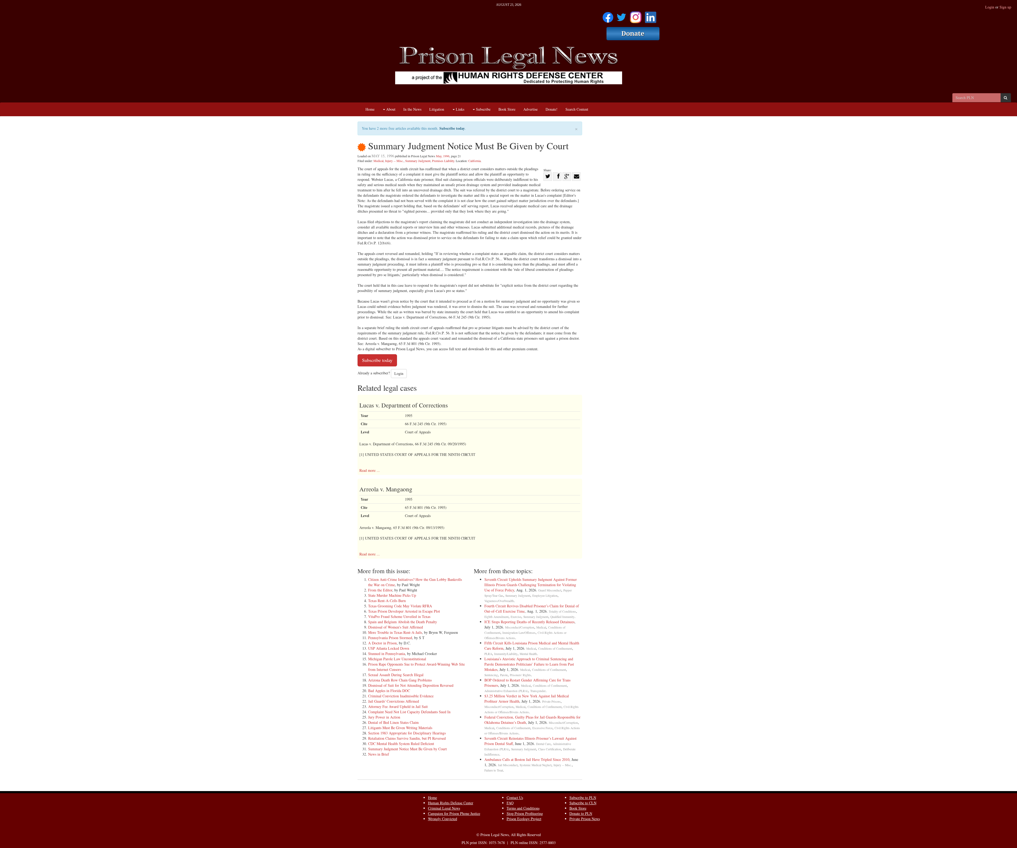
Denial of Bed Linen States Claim (393, 722)
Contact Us (515, 797)
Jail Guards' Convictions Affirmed (393, 701)
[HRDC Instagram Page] (636, 15)
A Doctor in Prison (382, 642)
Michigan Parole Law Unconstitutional (397, 658)
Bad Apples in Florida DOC (389, 690)
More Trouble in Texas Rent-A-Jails (395, 632)
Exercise (516, 617)
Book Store (506, 109)
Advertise (530, 109)
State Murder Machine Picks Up (392, 595)
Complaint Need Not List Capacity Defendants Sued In (409, 711)
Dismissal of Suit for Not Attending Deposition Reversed (410, 685)
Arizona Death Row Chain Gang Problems (400, 680)
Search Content (576, 109)
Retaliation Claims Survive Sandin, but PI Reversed (407, 738)
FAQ (510, 802)
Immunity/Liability (506, 654)
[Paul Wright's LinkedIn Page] (650, 15)
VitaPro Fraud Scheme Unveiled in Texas (399, 616)
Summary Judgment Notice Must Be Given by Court (407, 748)
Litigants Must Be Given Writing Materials (400, 727)
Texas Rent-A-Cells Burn (387, 600)
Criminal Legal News (444, 808)
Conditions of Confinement (555, 648)
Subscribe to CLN (582, 802)
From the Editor (380, 590)
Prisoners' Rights (520, 675)
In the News (412, 109)
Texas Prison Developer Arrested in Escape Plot (404, 611)
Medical (378, 161)
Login (989, 7)
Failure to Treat (493, 770)
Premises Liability (443, 161)
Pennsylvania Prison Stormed (390, 637)
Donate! (551, 109)
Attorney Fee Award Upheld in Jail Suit (398, 706)
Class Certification (549, 749)
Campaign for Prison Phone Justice (454, 813)
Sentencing (491, 675)
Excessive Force (542, 728)
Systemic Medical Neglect (535, 765)
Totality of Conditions (562, 611)
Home (369, 109)
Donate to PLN (580, 813)
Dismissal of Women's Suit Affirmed (395, 627)
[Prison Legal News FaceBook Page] (608, 15)
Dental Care (543, 744)
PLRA (488, 654)
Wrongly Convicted (442, 818)
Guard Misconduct (549, 590)
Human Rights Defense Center (450, 802)
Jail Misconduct (508, 765)
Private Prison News (584, 818)
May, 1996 (442, 156)
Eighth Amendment (496, 617)
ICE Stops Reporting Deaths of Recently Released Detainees (529, 621)
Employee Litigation (544, 596)
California (474, 161)
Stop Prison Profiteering (525, 813)
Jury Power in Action (384, 717)
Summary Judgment (417, 161)
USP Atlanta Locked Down (388, 648)
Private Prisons (551, 701)
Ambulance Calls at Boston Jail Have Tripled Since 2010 (526, 759)
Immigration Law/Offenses (519, 633)
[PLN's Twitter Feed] (621, 15)
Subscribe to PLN (582, 797)
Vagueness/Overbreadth (499, 601)
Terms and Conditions (523, 808)
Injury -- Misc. (394, 161)
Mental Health (528, 654)
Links (459, 109)
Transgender (538, 691)
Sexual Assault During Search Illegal (395, 674)
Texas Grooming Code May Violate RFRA (400, 605)
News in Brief (378, 754)
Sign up (1005, 7)
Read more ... (369, 470)
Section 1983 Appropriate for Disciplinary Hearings (407, 732)
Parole (504, 675)
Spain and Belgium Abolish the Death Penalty (402, 621)
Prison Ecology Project (524, 818)
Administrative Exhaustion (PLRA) (506, 691)
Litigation (436, 109)
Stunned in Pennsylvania (386, 653)
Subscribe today (452, 128)
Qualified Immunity (562, 617)
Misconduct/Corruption (519, 627)
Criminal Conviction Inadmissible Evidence (401, 695)
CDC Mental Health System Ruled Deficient (401, 743)
